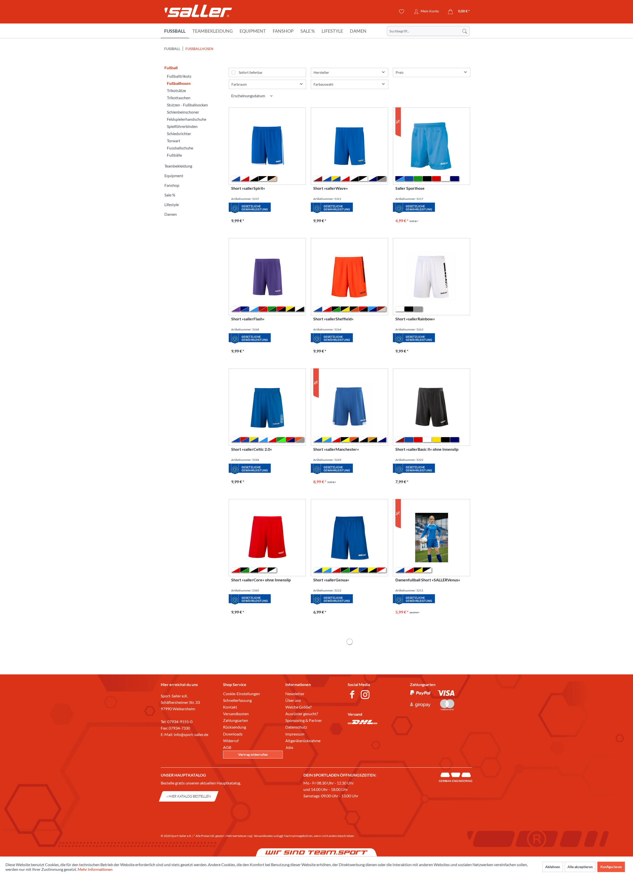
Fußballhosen (179, 83)
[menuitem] (428, 31)
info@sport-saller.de (191, 734)
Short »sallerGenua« (331, 579)
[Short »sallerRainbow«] (431, 276)
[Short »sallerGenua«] (349, 537)
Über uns (293, 700)
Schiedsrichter (179, 133)
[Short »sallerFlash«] (267, 276)
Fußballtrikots (179, 76)
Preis (400, 72)
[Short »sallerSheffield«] (349, 276)
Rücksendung (234, 727)
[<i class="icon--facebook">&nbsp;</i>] (353, 695)
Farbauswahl (323, 84)
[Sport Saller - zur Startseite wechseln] (198, 12)
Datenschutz (296, 727)
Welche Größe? (298, 707)
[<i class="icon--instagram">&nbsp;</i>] (366, 695)
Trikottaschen (178, 97)
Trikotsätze (176, 90)
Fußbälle (174, 155)
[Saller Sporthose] (431, 146)
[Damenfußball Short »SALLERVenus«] (431, 537)
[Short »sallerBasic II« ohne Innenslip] (431, 407)
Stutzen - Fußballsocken (187, 104)
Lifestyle (171, 204)
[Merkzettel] (401, 12)
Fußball (171, 67)
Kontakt (230, 707)
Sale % (169, 194)
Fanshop (171, 185)
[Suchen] (464, 31)
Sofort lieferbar (251, 72)
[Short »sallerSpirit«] (267, 146)
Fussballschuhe (180, 147)
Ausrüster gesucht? (301, 713)
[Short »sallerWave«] (349, 146)
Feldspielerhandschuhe (186, 119)
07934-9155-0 (179, 721)
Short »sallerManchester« (336, 449)
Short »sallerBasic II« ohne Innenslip (426, 449)
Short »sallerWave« (330, 188)
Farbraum (239, 84)
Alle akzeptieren (580, 867)
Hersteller (321, 72)
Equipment (173, 175)
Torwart (173, 140)
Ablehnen (552, 867)
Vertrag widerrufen (253, 754)
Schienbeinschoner (183, 112)
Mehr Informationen (95, 869)
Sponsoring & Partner (303, 720)
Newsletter (294, 693)
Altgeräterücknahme (302, 740)
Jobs (289, 747)
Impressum (294, 734)
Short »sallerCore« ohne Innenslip (261, 579)
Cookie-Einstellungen (241, 693)
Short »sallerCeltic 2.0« (251, 449)
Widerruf (231, 740)
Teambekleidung (178, 166)
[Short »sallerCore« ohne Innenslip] (267, 537)
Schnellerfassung (237, 700)
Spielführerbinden (182, 126)
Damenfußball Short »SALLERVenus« (427, 579)
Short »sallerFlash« (248, 318)
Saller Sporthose (410, 188)
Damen (170, 214)
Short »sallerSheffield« (333, 318)
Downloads (233, 734)
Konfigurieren (611, 867)
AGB (227, 747)
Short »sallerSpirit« (248, 188)
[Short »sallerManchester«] (349, 407)
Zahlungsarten (235, 720)
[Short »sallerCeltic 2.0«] (267, 407)
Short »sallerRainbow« (415, 318)
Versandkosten (236, 713)
